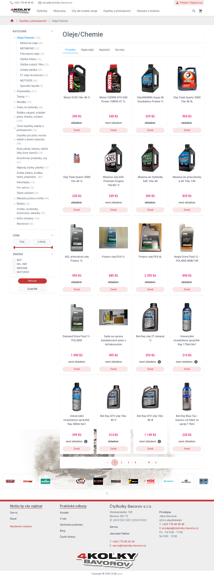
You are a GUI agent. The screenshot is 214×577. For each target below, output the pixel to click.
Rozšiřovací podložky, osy (32, 160)
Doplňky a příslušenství (33, 21)
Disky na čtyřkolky (30, 107)
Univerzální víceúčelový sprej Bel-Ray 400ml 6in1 (76, 420)
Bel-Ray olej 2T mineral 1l (150, 338)
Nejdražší (104, 49)
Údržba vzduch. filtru (34, 64)
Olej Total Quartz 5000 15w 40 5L (186, 99)
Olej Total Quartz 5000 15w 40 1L (76, 179)
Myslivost (25, 223)
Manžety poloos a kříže (33, 198)
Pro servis (25, 187)
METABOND (29, 48)
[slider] (14, 247)
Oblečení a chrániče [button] (148, 11)
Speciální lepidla (31, 85)
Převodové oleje (32, 53)
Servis (14, 512)
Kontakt (64, 512)
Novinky (120, 49)
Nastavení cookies (21, 526)
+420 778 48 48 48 (173, 524)
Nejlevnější (87, 49)
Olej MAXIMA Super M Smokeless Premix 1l (150, 99)
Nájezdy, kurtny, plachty (33, 167)
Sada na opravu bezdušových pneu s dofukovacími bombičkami (113, 340)
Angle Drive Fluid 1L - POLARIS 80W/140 (187, 258)
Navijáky (24, 102)
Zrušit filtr (32, 289)
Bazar (13, 518)
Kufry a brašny (28, 218)
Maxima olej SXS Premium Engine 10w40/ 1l (113, 181)
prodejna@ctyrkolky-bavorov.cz (180, 528)
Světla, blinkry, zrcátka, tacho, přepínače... (30, 175)
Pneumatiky (27, 91)
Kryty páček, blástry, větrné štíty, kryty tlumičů (32, 150)
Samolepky (26, 182)
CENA (16, 235)
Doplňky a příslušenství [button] (117, 11)
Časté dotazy (67, 536)
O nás (63, 518)
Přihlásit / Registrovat (189, 3)
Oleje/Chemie (28, 37)
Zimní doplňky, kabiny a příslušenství (30, 128)
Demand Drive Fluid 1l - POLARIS (77, 338)
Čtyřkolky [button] (42, 11)
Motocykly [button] (60, 11)
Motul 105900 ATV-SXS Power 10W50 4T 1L (113, 99)
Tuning (23, 96)
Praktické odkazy (73, 506)
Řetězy (23, 203)
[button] (107, 493)
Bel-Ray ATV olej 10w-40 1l (113, 418)
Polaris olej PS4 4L (150, 256)
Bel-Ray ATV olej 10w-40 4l (150, 418)
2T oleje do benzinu (34, 75)
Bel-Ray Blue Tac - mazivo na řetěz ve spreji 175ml (187, 420)
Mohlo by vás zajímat (26, 506)
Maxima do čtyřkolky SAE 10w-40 (150, 179)
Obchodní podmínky (71, 524)
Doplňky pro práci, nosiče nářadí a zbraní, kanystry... (31, 139)
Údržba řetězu (30, 59)
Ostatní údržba (31, 69)
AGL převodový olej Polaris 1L (77, 258)
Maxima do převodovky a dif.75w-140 (187, 179)
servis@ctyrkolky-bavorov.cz (129, 545)
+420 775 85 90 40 (123, 541)
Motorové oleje (31, 43)
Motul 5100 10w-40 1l (77, 97)
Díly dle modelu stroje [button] (84, 11)
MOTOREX (28, 80)
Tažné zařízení (28, 193)
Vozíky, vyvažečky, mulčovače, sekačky (31, 211)
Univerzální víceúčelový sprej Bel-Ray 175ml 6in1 (187, 340)
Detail (77, 130)
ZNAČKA (18, 254)
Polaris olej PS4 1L (113, 256)
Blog (62, 530)
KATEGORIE (20, 31)
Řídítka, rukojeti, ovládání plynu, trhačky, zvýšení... (31, 116)
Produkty (70, 49)
